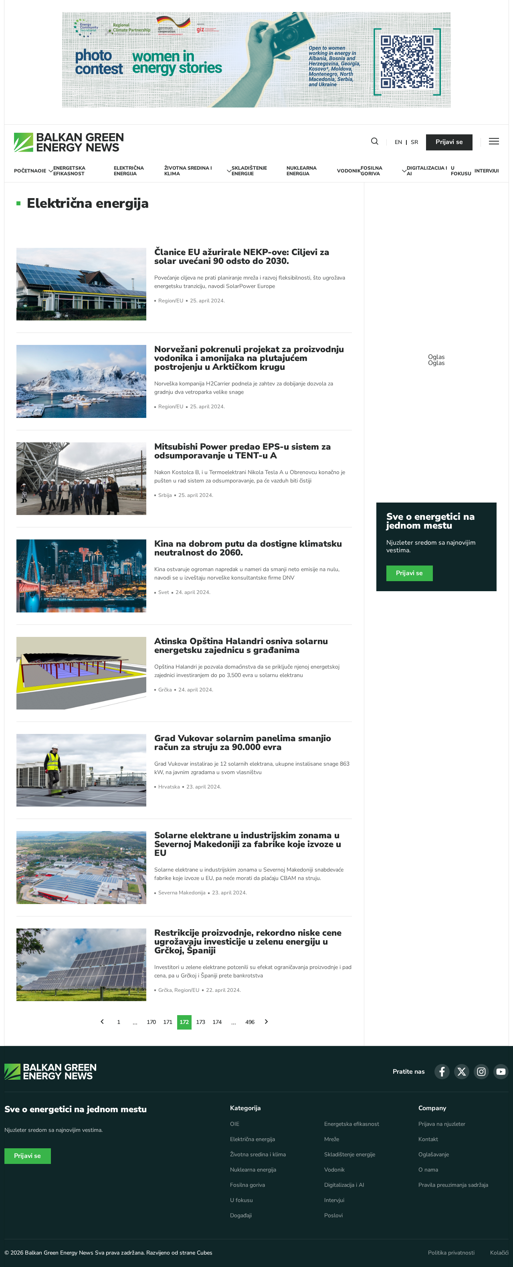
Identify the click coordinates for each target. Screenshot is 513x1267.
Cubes (204, 1253)
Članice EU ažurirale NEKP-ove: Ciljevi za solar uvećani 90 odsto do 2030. (241, 257)
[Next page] (266, 1022)
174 (217, 1022)
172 (184, 1022)
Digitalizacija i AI (427, 171)
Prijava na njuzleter (441, 1124)
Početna (26, 171)
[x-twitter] (461, 1071)
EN (398, 142)
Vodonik (349, 171)
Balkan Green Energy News (59, 1253)
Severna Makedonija (182, 893)
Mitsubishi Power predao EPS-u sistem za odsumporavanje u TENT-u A (242, 451)
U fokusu (461, 171)
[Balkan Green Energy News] (68, 142)
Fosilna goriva (371, 171)
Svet (163, 592)
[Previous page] (102, 1022)
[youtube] (501, 1071)
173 (201, 1022)
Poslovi (333, 1215)
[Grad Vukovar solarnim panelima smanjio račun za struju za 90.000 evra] (81, 770)
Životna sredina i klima (188, 171)
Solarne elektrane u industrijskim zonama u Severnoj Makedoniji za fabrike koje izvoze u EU (247, 844)
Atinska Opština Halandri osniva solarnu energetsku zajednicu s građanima (241, 646)
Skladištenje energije (249, 171)
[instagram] (481, 1071)
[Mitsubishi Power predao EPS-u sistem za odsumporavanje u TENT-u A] (81, 478)
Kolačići (499, 1253)
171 (168, 1022)
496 (250, 1022)
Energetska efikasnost (69, 171)
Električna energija (129, 171)
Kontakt (428, 1139)
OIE (42, 171)
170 (151, 1022)
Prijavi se (449, 142)
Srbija (165, 495)
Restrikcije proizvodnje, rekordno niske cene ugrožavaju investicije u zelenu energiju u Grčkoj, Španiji (247, 941)
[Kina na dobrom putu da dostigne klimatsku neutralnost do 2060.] (81, 575)
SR (414, 142)
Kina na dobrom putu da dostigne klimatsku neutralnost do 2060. (248, 548)
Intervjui (487, 171)
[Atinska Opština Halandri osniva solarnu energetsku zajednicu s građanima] (81, 673)
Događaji (241, 1215)
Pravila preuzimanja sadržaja (453, 1185)
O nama (428, 1170)
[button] (374, 142)
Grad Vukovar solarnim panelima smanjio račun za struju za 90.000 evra (242, 743)
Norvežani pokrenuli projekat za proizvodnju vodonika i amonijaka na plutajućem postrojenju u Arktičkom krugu (249, 358)
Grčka (165, 690)
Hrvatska (169, 787)
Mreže (331, 1139)
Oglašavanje (433, 1154)
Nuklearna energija (302, 171)
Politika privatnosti (451, 1253)
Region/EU (171, 301)
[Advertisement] (436, 356)
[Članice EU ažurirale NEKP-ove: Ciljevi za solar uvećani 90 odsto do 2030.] (81, 284)
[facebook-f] (442, 1071)
